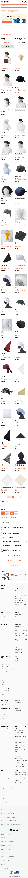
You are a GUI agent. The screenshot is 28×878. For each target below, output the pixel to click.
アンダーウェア (5, 675)
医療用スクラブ (4, 726)
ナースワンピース (19, 764)
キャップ (3, 626)
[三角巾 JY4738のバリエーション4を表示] (22, 376)
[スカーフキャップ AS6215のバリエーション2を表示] (18, 132)
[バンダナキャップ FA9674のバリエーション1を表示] (2, 110)
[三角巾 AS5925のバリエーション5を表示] (24, 110)
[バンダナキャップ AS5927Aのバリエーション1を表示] (16, 154)
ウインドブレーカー (6, 590)
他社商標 (3, 864)
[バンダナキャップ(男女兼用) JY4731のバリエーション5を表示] (24, 465)
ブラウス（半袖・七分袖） (21, 604)
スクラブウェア (5, 728)
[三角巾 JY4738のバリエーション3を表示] (20, 376)
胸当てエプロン (18, 614)
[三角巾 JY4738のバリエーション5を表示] (24, 376)
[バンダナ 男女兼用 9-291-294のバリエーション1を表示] (16, 176)
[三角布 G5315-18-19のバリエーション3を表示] (6, 265)
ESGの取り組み (5, 868)
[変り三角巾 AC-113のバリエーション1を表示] (16, 332)
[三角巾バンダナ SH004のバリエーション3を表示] (20, 265)
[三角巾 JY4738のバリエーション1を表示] (16, 376)
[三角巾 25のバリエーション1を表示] (2, 332)
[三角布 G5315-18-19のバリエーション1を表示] (2, 265)
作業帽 (3, 694)
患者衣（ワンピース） (20, 745)
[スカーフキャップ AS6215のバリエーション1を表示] (16, 132)
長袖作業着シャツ (5, 690)
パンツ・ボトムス (18, 656)
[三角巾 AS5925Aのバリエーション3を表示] (6, 154)
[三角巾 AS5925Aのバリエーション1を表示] (2, 154)
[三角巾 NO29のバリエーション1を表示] (2, 176)
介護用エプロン (18, 753)
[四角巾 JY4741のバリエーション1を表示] (16, 487)
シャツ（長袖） (18, 598)
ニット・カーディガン (20, 606)
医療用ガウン (18, 747)
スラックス (17, 658)
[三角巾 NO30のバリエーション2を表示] (4, 132)
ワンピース (4, 782)
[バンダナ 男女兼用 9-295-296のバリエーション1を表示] (16, 88)
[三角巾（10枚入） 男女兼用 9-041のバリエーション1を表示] (16, 221)
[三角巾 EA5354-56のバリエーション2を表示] (18, 398)
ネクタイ (3, 796)
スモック (17, 645)
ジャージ (3, 770)
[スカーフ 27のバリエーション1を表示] (2, 421)
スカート (3, 780)
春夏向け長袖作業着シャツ (21, 633)
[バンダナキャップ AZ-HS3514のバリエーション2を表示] (18, 199)
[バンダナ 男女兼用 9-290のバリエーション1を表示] (2, 221)
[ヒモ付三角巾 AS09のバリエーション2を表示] (4, 65)
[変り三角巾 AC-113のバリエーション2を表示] (18, 332)
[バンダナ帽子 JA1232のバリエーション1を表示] (16, 310)
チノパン (17, 660)
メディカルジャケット (20, 732)
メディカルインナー (19, 766)
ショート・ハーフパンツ (20, 662)
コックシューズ (18, 710)
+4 (25, 376)
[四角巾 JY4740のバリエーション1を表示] (2, 487)
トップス (17, 588)
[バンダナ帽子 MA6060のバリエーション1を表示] (2, 443)
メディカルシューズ (19, 758)
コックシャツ (4, 702)
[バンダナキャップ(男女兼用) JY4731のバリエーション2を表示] (18, 465)
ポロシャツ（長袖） (19, 592)
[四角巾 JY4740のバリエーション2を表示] (4, 487)
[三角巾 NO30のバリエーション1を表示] (2, 132)
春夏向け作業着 (18, 624)
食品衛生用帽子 (5, 723)
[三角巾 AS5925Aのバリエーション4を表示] (8, 154)
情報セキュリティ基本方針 (7, 856)
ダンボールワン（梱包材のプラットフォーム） (12, 820)
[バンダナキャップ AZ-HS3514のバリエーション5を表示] (24, 199)
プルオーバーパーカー (6, 614)
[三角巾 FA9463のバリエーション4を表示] (22, 65)
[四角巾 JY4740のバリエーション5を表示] (10, 487)
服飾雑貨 (3, 800)
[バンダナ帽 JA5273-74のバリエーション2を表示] (4, 354)
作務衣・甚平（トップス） (21, 772)
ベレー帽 (3, 714)
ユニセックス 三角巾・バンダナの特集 (10, 505)
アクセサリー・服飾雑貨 (6, 788)
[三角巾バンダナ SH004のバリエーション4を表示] (22, 265)
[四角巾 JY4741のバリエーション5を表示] (24, 487)
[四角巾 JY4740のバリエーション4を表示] (8, 487)
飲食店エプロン (18, 612)
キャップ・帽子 (4, 624)
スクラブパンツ (5, 730)
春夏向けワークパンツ (20, 652)
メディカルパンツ (19, 740)
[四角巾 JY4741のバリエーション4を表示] (22, 487)
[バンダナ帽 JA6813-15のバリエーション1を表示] (2, 376)
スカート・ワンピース (6, 778)
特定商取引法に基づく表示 (7, 845)
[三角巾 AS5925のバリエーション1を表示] (16, 110)
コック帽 (3, 720)
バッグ (3, 790)
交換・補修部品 (5, 802)
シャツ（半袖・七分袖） (20, 600)
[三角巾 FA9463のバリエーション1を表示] (16, 65)
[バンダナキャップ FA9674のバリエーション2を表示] (4, 110)
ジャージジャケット (6, 772)
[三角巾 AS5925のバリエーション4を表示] (22, 110)
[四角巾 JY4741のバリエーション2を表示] (18, 487)
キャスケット (4, 712)
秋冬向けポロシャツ (6, 688)
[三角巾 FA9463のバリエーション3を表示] (20, 65)
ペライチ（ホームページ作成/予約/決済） (11, 824)
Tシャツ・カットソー (20, 590)
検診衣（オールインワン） (21, 751)
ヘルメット (4, 684)
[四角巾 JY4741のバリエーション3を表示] (20, 487)
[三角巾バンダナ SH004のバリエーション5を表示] (24, 265)
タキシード (4, 595)
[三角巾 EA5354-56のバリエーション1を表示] (16, 398)
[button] (7, 42)
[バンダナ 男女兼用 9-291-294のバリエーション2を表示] (18, 176)
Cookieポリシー (5, 860)
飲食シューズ (18, 708)
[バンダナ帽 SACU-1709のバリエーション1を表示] (2, 398)
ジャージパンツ (5, 774)
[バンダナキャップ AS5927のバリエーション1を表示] (2, 88)
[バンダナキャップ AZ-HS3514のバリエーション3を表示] (20, 199)
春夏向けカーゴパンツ (20, 647)
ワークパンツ (4, 673)
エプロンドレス (18, 618)
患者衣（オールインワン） (21, 749)
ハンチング (4, 710)
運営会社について (5, 834)
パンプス (17, 780)
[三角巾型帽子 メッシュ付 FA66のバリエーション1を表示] (2, 310)
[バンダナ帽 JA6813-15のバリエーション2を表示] (4, 376)
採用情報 (3, 837)
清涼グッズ (4, 794)
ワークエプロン (5, 678)
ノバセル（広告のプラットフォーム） (10, 813)
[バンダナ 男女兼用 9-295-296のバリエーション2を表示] (18, 88)
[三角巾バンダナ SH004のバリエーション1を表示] (16, 265)
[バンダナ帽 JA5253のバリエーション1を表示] (2, 465)
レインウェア (4, 662)
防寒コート (4, 659)
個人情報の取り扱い (6, 853)
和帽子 (3, 718)
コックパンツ (18, 702)
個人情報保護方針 (5, 849)
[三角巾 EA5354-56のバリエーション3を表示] (20, 398)
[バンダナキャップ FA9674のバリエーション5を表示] (10, 110)
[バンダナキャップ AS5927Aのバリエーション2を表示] (18, 154)
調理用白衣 (4, 704)
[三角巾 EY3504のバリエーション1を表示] (16, 443)
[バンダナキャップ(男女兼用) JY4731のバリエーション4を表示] (22, 465)
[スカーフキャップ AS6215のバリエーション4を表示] (22, 132)
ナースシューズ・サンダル (21, 760)
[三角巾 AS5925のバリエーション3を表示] (20, 110)
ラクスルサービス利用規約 (7, 841)
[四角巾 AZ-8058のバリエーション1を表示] (16, 243)
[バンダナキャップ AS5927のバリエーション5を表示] (10, 88)
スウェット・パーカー (6, 612)
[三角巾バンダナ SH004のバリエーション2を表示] (18, 265)
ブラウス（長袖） (19, 602)
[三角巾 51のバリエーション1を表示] (16, 421)
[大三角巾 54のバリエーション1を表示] (2, 287)
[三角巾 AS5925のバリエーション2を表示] (18, 110)
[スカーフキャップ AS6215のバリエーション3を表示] (20, 132)
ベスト (3, 597)
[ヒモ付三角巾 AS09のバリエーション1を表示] (2, 65)
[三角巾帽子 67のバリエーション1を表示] (16, 354)
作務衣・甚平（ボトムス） (21, 774)
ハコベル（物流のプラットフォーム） (10, 817)
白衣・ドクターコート (20, 730)
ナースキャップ (18, 762)
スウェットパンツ (5, 621)
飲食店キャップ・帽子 (6, 708)
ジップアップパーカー (6, 616)
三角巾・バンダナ (5, 716)
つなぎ (16, 642)
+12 (26, 265)
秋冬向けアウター (5, 686)
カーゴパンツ (4, 671)
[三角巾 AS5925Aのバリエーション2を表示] (4, 154)
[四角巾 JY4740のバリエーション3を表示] (6, 487)
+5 (12, 87)
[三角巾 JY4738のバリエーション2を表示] (18, 376)
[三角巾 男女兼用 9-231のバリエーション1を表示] (2, 199)
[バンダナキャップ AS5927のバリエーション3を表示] (6, 88)
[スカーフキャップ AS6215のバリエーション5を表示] (24, 132)
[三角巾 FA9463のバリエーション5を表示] (24, 65)
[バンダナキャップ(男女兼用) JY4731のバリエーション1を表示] (16, 465)
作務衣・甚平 (18, 770)
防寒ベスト (4, 696)
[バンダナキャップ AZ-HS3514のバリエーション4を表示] (22, 199)
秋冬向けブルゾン (5, 664)
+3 (25, 65)
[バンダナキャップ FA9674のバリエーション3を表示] (6, 110)
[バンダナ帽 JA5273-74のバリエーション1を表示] (2, 354)
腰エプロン (17, 616)
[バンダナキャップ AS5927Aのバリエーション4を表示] (22, 154)
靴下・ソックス (18, 782)
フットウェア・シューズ (20, 778)
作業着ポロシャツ (19, 608)
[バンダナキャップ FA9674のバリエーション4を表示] (8, 110)
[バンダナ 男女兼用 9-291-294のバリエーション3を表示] (20, 176)
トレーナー (4, 618)
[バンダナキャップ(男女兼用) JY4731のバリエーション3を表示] (20, 465)
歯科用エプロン (18, 756)
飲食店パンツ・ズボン (19, 700)
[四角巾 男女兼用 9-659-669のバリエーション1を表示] (2, 243)
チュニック (17, 734)
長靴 (3, 682)
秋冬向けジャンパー (6, 666)
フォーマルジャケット (6, 592)
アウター (3, 588)
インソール (4, 692)
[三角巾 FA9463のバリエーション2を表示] (18, 65)
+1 (12, 109)
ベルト (3, 798)
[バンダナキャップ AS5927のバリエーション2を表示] (4, 88)
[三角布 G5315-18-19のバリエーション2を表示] (4, 265)
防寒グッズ (4, 792)
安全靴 (3, 680)
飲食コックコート (5, 700)
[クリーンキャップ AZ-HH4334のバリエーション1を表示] (16, 287)
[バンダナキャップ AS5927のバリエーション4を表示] (8, 88)
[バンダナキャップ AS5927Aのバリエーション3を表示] (20, 154)
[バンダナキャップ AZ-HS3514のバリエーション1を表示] (16, 199)
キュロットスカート (6, 784)
